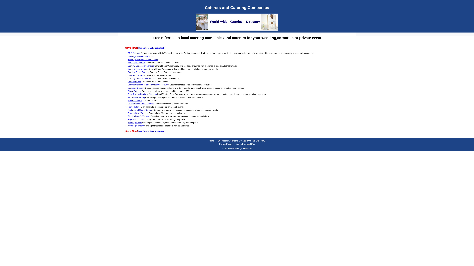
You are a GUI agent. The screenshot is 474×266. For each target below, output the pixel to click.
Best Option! (144, 48)
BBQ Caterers (134, 53)
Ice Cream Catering (136, 97)
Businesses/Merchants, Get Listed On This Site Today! (241, 141)
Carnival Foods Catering (138, 72)
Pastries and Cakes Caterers (140, 110)
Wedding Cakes (135, 123)
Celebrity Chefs (134, 82)
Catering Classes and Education (142, 78)
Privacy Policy (225, 144)
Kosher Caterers (135, 101)
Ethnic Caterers (134, 91)
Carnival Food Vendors (138, 69)
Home (211, 141)
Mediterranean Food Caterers (141, 104)
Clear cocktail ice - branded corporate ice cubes (149, 85)
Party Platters (133, 107)
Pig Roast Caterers (136, 119)
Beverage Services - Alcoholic (141, 56)
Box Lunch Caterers (136, 63)
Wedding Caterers (136, 126)
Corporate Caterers (136, 88)
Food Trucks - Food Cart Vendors (142, 94)
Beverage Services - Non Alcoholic (143, 60)
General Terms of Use (245, 144)
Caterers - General (136, 75)
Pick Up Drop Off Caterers (139, 116)
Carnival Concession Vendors (141, 66)
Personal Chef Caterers (138, 113)
